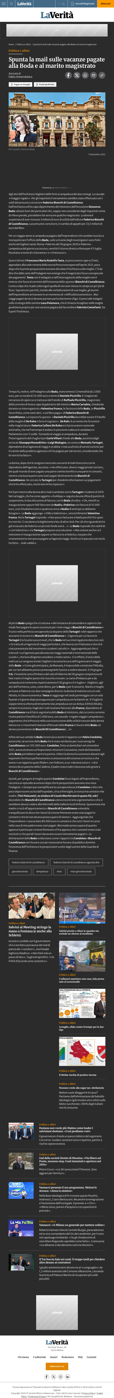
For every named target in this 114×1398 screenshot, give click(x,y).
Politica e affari (24, 44)
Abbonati (106, 3)
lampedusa (42, 871)
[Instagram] (60, 1376)
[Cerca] (11, 4)
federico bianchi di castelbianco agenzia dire (76, 862)
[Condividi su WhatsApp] (85, 75)
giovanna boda (20, 871)
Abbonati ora (57, 1366)
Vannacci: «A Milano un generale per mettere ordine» (72, 1225)
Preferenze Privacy (37, 1396)
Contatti (91, 1357)
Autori (53, 1357)
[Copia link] (101, 75)
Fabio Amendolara (20, 76)
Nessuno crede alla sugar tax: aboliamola (81, 1087)
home (11, 44)
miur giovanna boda (81, 871)
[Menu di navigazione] (4, 4)
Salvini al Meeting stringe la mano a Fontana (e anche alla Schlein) (30, 931)
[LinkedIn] (67, 1376)
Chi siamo (23, 1357)
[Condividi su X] (76, 75)
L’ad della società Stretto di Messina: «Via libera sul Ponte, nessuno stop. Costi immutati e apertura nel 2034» (70, 1161)
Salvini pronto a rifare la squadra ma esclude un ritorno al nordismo (79, 932)
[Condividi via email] (93, 75)
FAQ (80, 1357)
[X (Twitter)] (53, 1376)
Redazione (68, 1357)
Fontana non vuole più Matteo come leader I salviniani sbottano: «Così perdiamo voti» (66, 1129)
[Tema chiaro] (59, 4)
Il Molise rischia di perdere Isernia (77, 1075)
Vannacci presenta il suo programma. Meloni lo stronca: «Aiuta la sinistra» (68, 1189)
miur (59, 871)
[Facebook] (46, 1376)
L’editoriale (39, 1357)
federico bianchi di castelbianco (28, 862)
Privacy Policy (88, 1393)
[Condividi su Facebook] (68, 75)
